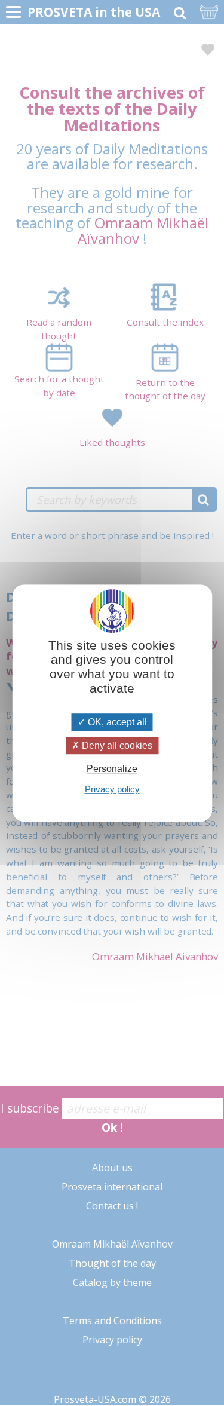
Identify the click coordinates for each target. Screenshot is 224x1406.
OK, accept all (116, 722)
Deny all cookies (115, 745)
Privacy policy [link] (112, 789)
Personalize (112, 769)
